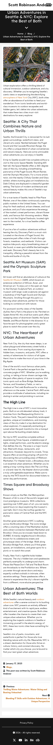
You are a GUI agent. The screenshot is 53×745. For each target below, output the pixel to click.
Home (20, 33)
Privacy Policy (26, 723)
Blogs (9, 667)
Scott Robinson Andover (30, 5)
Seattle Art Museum (12, 280)
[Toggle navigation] (47, 5)
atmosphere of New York (15, 98)
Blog (30, 33)
